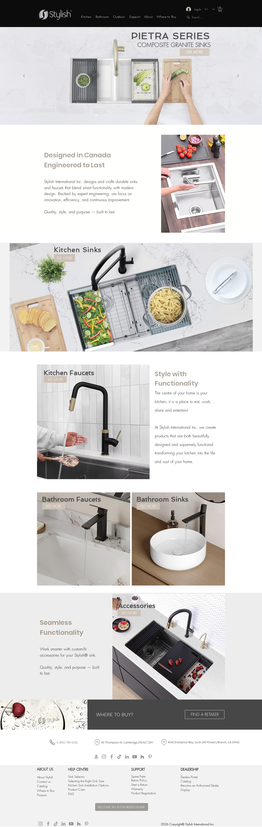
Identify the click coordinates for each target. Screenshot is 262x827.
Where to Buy (46, 790)
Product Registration (143, 793)
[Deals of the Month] (141, 115)
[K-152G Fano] (127, 115)
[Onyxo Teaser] (113, 115)
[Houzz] (142, 757)
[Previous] (24, 76)
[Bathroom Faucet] (158, 115)
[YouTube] (135, 757)
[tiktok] (119, 757)
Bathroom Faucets (71, 499)
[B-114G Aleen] (120, 115)
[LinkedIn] (127, 757)
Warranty (137, 789)
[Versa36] (144, 115)
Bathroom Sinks (162, 499)
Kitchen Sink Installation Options (88, 785)
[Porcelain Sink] (165, 115)
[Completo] (100, 115)
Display (185, 790)
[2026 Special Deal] (96, 115)
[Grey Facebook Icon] (112, 757)
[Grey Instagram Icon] (104, 757)
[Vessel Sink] (169, 115)
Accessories (136, 605)
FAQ (71, 794)
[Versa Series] (106, 115)
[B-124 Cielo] (110, 115)
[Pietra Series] (93, 115)
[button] (220, 9)
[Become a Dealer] (155, 115)
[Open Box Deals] (137, 115)
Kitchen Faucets (69, 373)
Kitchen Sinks (77, 250)
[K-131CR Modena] (124, 115)
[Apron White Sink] (162, 115)
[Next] (238, 76)
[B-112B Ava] (131, 115)
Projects (42, 795)
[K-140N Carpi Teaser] (103, 115)
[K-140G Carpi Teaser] (134, 115)
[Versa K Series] (117, 115)
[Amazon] (96, 757)
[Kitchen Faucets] (151, 115)
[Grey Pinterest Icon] (150, 757)
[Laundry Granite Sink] (148, 115)
